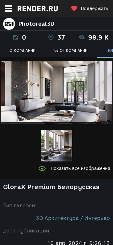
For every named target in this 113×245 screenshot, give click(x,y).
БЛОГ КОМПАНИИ (71, 50)
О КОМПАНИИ (22, 50)
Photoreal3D (36, 23)
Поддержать (94, 8)
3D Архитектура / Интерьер (73, 218)
